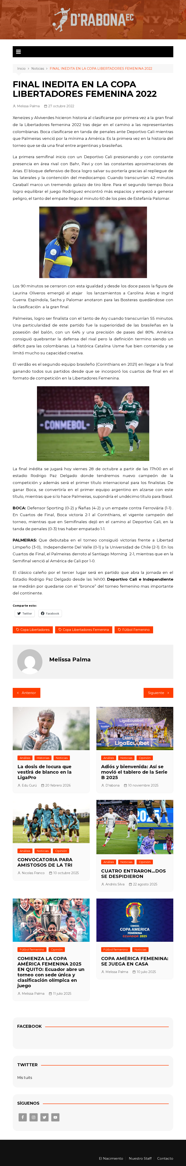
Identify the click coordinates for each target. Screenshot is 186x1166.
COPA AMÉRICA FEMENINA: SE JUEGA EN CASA (134, 961)
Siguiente (156, 693)
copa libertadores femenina (86, 630)
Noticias (62, 758)
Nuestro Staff (140, 1158)
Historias (43, 758)
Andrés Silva (115, 884)
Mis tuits (24, 1077)
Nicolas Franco (33, 873)
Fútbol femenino (32, 949)
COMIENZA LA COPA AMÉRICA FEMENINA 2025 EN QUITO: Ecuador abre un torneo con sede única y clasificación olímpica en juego (50, 972)
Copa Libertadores (34, 630)
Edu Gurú (29, 785)
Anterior (29, 693)
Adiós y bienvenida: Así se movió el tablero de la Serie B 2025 (134, 772)
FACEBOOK (29, 1026)
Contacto (165, 1158)
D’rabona (112, 785)
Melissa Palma (28, 106)
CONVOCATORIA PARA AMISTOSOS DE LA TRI (44, 862)
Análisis (25, 758)
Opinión (145, 758)
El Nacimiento (111, 1158)
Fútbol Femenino (136, 630)
